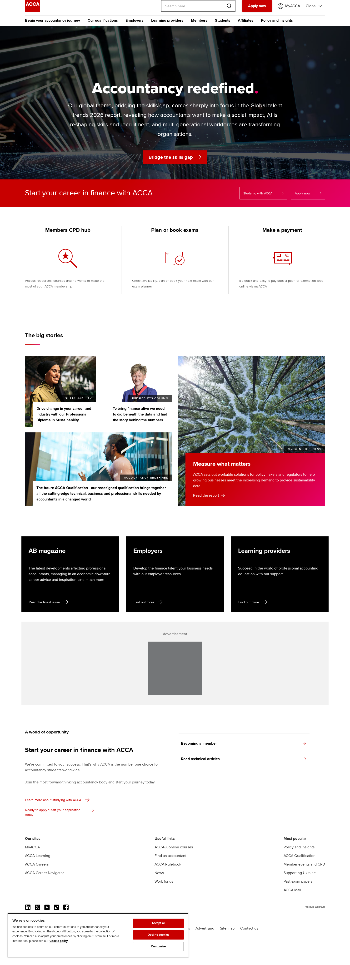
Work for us (164, 881)
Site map (227, 928)
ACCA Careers (37, 864)
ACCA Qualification (299, 855)
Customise (158, 946)
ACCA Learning (37, 855)
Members (199, 20)
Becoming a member (199, 743)
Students (222, 20)
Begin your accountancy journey (52, 20)
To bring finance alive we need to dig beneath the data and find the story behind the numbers (140, 414)
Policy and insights (277, 20)
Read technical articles (200, 759)
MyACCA (32, 847)
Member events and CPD (304, 864)
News (159, 873)
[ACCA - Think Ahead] (32, 10)
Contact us (249, 928)
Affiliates (245, 20)
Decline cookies (158, 935)
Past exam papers (298, 881)
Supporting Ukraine (300, 873)
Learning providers (167, 20)
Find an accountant (170, 855)
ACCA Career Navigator (44, 873)
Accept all (158, 923)
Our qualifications (103, 20)
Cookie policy (59, 941)
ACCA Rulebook (168, 864)
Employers (134, 20)
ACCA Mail (292, 890)
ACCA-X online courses (174, 847)
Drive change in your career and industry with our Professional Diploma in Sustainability (63, 414)
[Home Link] (315, 907)
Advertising (204, 928)
